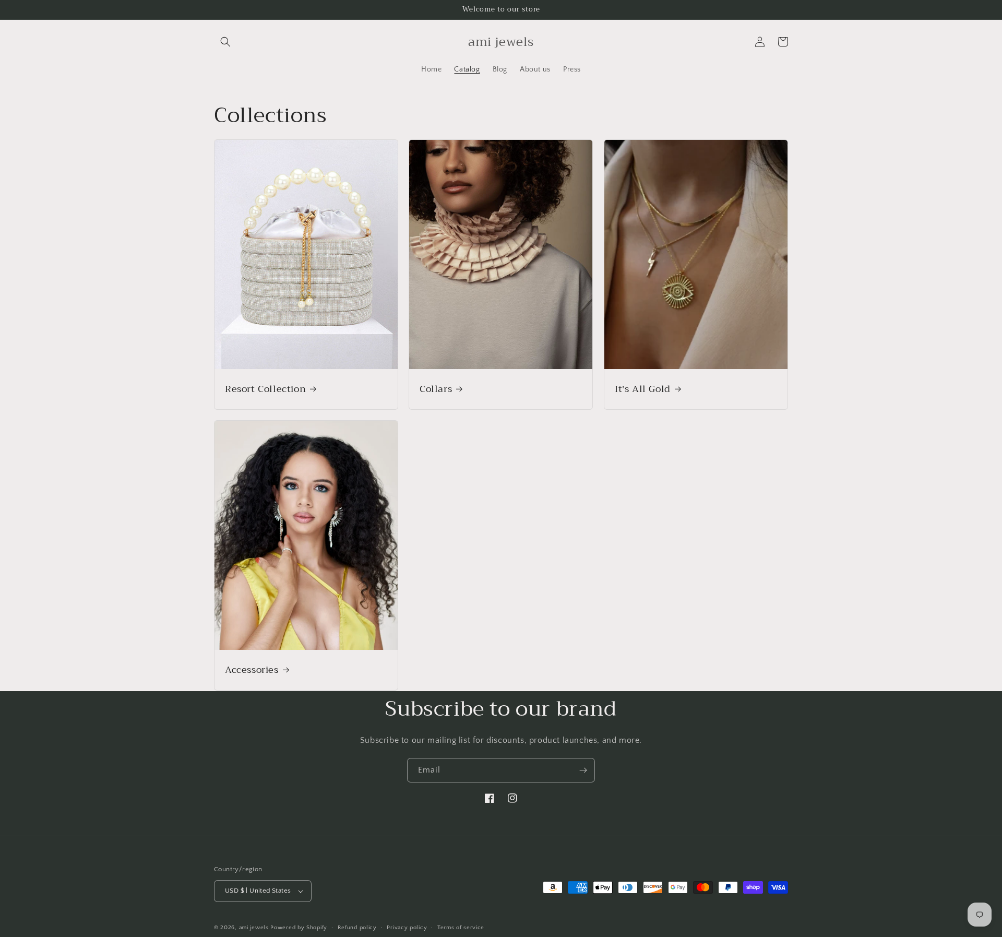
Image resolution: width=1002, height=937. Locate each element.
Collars (436, 389)
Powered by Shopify (298, 927)
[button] (225, 41)
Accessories (252, 670)
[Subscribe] (582, 770)
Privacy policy (407, 927)
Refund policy (357, 927)
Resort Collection (265, 389)
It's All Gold (643, 389)
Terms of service (460, 927)
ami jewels (254, 927)
